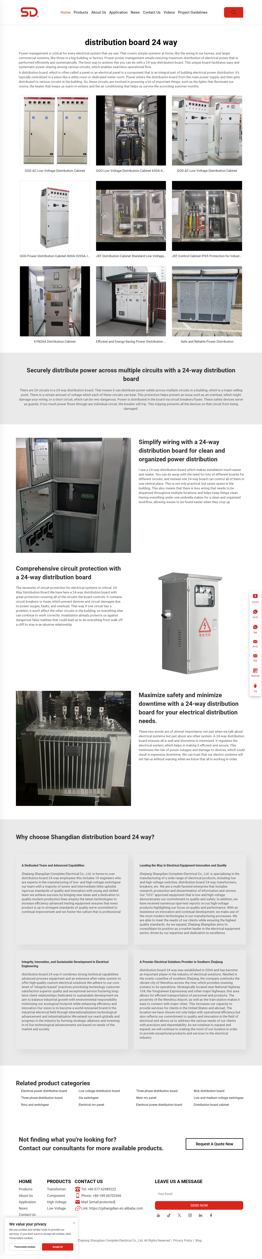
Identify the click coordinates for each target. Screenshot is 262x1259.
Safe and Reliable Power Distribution (207, 341)
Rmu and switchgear (35, 1105)
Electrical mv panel (91, 1105)
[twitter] (179, 1216)
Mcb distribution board (209, 1091)
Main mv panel (146, 1098)
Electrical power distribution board (44, 1091)
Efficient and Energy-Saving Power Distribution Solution (136, 341)
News (135, 12)
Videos (169, 12)
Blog (198, 1240)
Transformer (56, 1189)
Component (56, 1196)
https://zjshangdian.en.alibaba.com (116, 1208)
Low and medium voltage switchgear (219, 1098)
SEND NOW (199, 1205)
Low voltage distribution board (99, 1091)
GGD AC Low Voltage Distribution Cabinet (55, 171)
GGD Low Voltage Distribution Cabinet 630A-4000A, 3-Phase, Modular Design (152, 171)
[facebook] (211, 1216)
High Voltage (57, 1202)
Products (81, 12)
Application (118, 12)
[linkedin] (200, 1216)
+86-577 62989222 (101, 1189)
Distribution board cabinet (211, 1105)
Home (66, 12)
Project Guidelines (193, 12)
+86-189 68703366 (107, 1196)
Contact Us (152, 12)
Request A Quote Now (214, 1144)
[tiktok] (169, 1216)
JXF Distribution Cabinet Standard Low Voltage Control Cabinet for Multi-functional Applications (165, 256)
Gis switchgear (89, 1098)
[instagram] (190, 1216)
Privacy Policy (182, 1240)
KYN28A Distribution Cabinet (55, 341)
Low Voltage (56, 1208)
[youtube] (158, 1216)
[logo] (30, 12)
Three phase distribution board (157, 1091)
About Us (98, 12)
